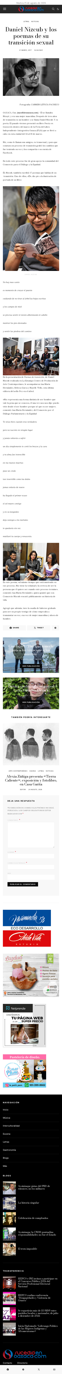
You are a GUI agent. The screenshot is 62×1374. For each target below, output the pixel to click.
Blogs (6, 1158)
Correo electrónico (17, 862)
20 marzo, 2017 (26, 659)
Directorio (22, 1363)
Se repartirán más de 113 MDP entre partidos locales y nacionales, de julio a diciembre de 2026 (38, 1313)
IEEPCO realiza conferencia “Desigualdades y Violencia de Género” (34, 1297)
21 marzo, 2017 (25, 50)
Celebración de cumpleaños (33, 1218)
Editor (39, 659)
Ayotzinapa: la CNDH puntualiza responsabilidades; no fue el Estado (37, 1233)
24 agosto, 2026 (35, 789)
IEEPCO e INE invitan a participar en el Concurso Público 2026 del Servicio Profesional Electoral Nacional (37, 1282)
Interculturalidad (11, 1125)
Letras (26, 21)
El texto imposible (27, 1248)
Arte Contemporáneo (18, 771)
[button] (58, 9)
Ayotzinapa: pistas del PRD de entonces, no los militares (34, 1187)
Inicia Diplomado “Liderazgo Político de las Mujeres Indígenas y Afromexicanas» (38, 1328)
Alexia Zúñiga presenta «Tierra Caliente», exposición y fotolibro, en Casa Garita (31, 780)
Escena (26, 643)
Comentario (12, 820)
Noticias (35, 21)
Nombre (11, 851)
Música (6, 1117)
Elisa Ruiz (38, 50)
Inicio (5, 1109)
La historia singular (28, 1202)
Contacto (7, 1363)
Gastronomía (9, 1150)
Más (5, 1166)
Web (9, 873)
